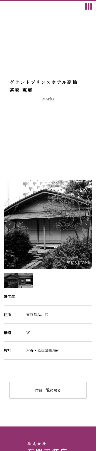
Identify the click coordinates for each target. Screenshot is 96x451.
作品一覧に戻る (48, 390)
